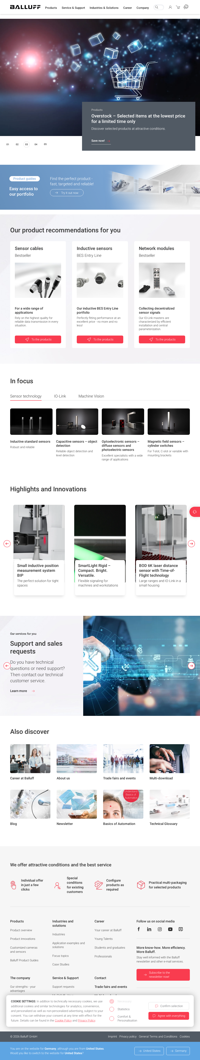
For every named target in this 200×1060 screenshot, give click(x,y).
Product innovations (22, 939)
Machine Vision (91, 396)
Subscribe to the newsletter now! (159, 975)
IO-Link (60, 396)
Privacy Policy (86, 1020)
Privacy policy (128, 1036)
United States (152, 1051)
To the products (41, 339)
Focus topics (60, 956)
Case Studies (60, 964)
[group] (31, 436)
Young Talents (104, 939)
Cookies (185, 1036)
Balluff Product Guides (24, 960)
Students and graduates (110, 947)
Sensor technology (26, 396)
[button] (51, 8)
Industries (58, 934)
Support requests (63, 986)
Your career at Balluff (108, 930)
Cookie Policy (63, 1020)
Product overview (21, 930)
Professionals (103, 956)
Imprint (112, 1036)
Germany (181, 1051)
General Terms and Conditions (158, 1036)
